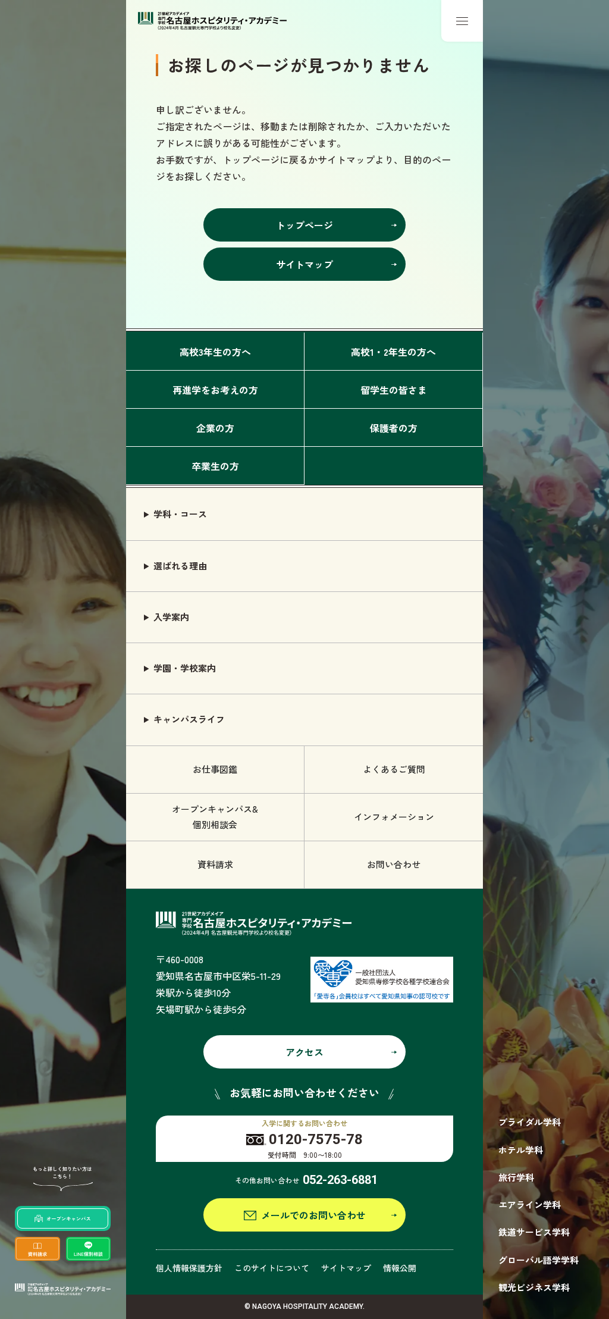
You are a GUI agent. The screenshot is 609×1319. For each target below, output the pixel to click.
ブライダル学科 (529, 1122)
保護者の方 (393, 428)
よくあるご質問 (394, 769)
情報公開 (399, 1268)
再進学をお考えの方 (215, 390)
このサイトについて (271, 1268)
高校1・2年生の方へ (393, 351)
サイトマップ (346, 1268)
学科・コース (180, 513)
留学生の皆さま (393, 390)
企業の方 (215, 428)
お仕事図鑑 (215, 769)
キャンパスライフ (189, 719)
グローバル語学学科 (538, 1260)
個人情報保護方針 (189, 1268)
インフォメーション (394, 816)
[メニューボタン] (462, 21)
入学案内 (171, 616)
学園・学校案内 (184, 668)
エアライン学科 (529, 1204)
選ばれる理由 (180, 565)
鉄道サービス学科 (534, 1232)
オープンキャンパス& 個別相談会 (215, 817)
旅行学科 (516, 1177)
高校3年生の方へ (215, 351)
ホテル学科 (520, 1149)
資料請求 (215, 864)
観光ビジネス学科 (534, 1287)
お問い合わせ (393, 864)
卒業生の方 (215, 466)
